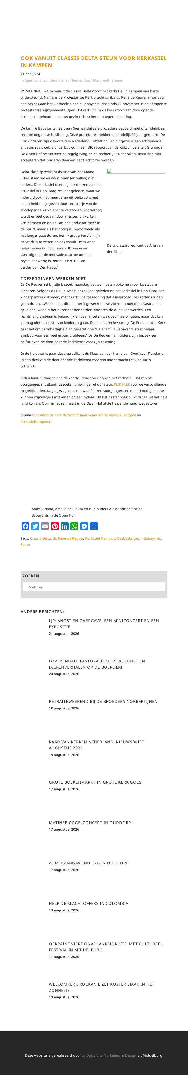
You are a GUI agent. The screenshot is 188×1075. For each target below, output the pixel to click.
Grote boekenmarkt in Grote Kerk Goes (95, 782)
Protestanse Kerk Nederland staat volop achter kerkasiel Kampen (85, 415)
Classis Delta (40, 538)
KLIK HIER (122, 384)
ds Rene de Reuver (68, 538)
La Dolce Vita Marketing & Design (109, 1055)
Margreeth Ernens (108, 80)
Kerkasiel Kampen (100, 538)
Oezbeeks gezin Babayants (139, 538)
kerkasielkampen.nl (36, 421)
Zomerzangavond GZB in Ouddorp (89, 863)
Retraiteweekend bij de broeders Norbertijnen (103, 701)
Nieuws (76, 80)
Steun (25, 544)
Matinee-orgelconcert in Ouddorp (90, 822)
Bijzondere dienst (54, 80)
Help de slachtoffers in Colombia (88, 903)
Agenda (31, 80)
